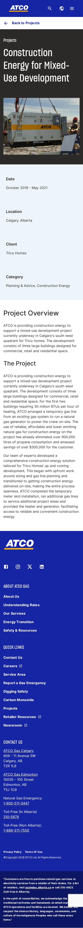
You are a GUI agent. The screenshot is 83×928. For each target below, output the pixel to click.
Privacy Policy (12, 851)
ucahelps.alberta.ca (38, 887)
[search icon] (50, 8)
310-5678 (11, 817)
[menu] (71, 8)
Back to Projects (26, 23)
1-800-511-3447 (16, 803)
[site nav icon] (61, 8)
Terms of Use (33, 851)
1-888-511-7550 (16, 830)
